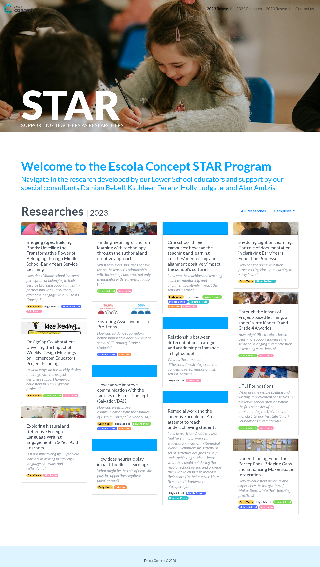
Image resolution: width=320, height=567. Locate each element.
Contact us (305, 8)
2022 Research (249, 8)
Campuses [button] (283, 210)
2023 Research (219, 8)
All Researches (253, 210)
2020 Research (279, 8)
